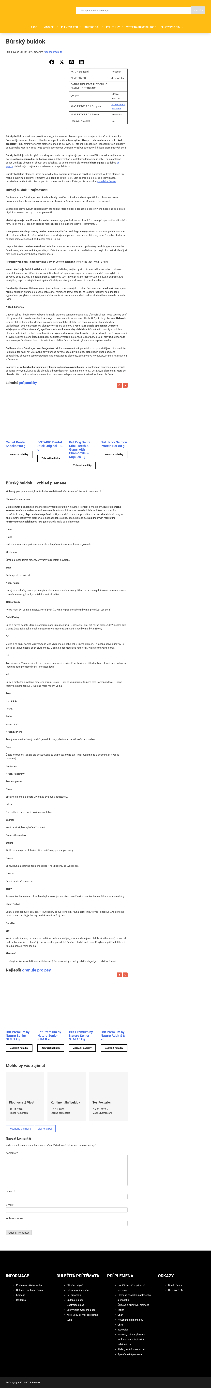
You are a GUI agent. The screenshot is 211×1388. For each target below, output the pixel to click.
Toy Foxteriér (101, 1102)
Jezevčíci (123, 1329)
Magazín (49, 27)
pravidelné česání (106, 181)
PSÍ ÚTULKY (113, 27)
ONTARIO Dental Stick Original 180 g (50, 445)
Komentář (12, 1152)
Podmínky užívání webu (29, 1285)
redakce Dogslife (53, 51)
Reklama (21, 1299)
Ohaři (120, 1314)
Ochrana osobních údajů (29, 1290)
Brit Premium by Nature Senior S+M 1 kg (18, 1035)
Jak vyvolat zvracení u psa (81, 1309)
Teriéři (121, 1309)
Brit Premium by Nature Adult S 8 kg (113, 1035)
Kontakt (20, 1295)
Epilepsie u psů (75, 1299)
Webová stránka (14, 1218)
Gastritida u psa (75, 1304)
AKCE (34, 27)
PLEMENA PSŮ (69, 27)
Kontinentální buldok (65, 1102)
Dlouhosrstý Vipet (21, 1102)
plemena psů (45, 1128)
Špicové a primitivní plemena (133, 1304)
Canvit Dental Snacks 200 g (16, 444)
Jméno (10, 1191)
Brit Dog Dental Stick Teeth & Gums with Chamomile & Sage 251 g (80, 449)
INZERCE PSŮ (92, 27)
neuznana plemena (20, 1128)
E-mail (10, 1204)
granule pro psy (36, 970)
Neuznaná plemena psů (130, 1319)
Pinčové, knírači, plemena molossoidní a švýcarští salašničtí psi (131, 1339)
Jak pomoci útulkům (78, 1290)
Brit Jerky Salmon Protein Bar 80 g (114, 444)
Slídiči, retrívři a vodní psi (131, 1349)
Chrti (120, 1324)
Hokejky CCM (175, 1290)
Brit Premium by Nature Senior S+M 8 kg (49, 1035)
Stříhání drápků (75, 1285)
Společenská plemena (130, 1354)
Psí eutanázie (74, 1295)
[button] (52, 62)
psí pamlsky (28, 383)
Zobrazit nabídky (19, 454)
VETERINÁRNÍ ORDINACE (140, 27)
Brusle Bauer (175, 1285)
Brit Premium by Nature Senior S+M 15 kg (81, 1035)
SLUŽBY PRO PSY (170, 27)
